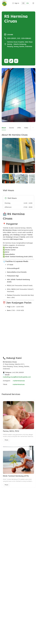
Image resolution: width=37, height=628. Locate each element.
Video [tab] (26, 128)
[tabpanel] (18, 260)
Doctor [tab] (11, 128)
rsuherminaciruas (19, 381)
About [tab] (4, 128)
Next (32, 155)
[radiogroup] (25, 3)
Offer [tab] (19, 128)
